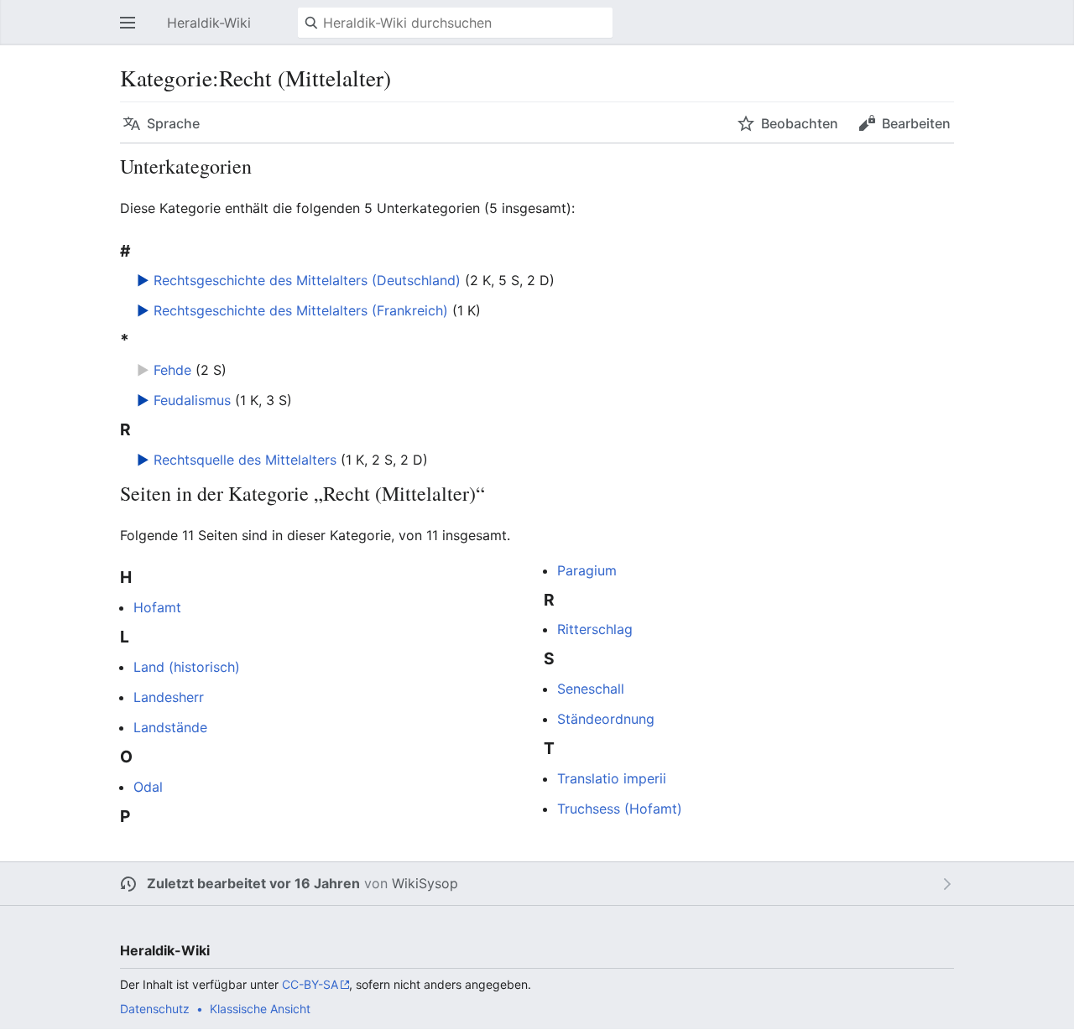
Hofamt (157, 607)
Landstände (170, 727)
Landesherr (168, 697)
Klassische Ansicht (260, 1008)
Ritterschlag (595, 629)
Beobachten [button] (799, 123)
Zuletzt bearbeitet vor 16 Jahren (253, 883)
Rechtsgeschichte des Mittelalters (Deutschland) (307, 280)
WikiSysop (425, 883)
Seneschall (590, 688)
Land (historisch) (186, 666)
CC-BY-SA (310, 984)
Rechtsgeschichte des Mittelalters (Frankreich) (301, 310)
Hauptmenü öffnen (132, 31)
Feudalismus (192, 400)
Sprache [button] (173, 123)
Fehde (172, 370)
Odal (148, 786)
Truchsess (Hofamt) (619, 808)
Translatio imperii (611, 778)
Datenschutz (155, 1008)
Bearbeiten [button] (916, 123)
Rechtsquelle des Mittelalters (245, 459)
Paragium (587, 570)
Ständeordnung (605, 718)
